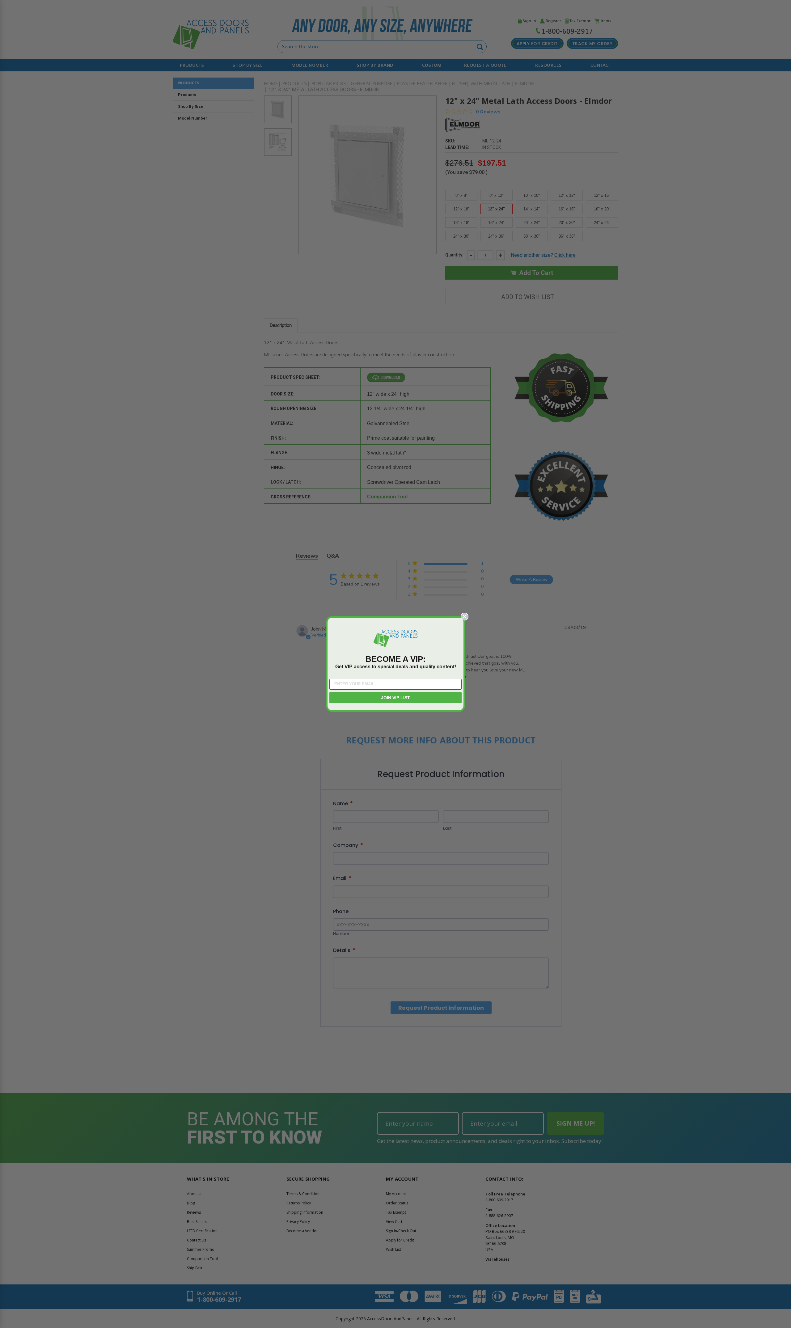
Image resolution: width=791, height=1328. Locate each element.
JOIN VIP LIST (395, 697)
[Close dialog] (464, 616)
